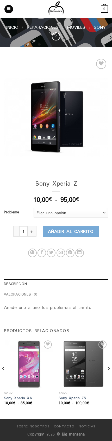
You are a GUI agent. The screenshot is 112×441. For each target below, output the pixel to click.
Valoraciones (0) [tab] (20, 294)
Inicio (12, 27)
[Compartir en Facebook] (42, 253)
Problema (11, 212)
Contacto (64, 426)
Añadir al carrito (71, 231)
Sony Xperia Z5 (72, 398)
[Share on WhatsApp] (32, 253)
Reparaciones (43, 27)
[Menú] (8, 9)
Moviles (76, 27)
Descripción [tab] (15, 283)
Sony (100, 27)
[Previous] (3, 379)
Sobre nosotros (33, 426)
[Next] (108, 379)
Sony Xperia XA (18, 398)
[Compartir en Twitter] (51, 253)
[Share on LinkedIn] (79, 253)
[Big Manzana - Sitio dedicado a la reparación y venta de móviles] (56, 9)
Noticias (87, 426)
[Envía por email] (61, 253)
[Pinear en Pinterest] (70, 253)
